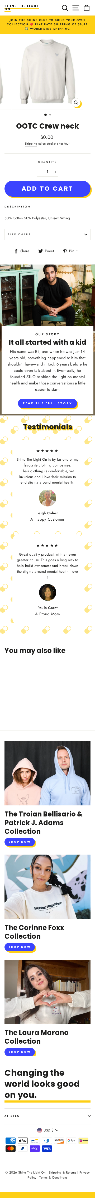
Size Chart (19, 234)
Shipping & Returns (62, 1172)
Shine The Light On (21, 7)
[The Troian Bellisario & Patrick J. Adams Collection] (47, 773)
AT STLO (12, 1116)
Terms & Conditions (53, 1177)
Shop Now (19, 842)
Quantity (47, 162)
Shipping (31, 143)
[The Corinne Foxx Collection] (47, 887)
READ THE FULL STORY (48, 403)
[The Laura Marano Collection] (47, 992)
